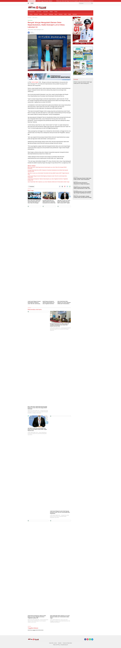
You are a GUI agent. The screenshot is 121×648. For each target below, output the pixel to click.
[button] (92, 3)
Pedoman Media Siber (67, 643)
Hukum (40, 14)
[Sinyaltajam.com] (37, 7)
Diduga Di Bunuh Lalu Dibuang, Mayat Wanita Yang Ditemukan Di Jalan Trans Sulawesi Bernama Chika (82, 188)
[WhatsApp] (90, 639)
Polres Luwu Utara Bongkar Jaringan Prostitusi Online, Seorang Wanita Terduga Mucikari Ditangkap (82, 197)
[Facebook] (85, 639)
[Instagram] (88, 639)
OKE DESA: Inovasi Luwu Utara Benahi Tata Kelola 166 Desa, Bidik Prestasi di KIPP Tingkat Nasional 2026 (48, 174)
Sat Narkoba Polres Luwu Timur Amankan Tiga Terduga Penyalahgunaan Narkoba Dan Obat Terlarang (82, 192)
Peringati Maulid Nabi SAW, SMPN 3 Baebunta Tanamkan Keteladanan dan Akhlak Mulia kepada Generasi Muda (48, 171)
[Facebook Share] (60, 186)
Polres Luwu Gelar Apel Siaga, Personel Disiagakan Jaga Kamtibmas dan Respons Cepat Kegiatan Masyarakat (55, 1)
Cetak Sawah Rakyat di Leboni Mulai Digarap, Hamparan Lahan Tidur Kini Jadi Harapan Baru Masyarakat (47, 176)
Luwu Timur (39, 11)
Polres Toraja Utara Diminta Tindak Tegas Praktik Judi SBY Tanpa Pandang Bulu (82, 179)
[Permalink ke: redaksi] (29, 32)
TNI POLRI (75, 14)
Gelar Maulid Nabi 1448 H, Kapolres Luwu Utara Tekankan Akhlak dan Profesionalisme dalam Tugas (48, 181)
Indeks (32, 3)
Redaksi (59, 643)
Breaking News (31, 11)
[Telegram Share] (67, 186)
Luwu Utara (45, 11)
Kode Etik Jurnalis (53, 643)
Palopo (51, 11)
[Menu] (28, 3)
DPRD (65, 14)
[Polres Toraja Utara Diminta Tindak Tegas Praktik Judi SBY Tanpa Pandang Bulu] (83, 128)
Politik (69, 14)
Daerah (45, 14)
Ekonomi (60, 14)
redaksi (31, 32)
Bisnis (56, 14)
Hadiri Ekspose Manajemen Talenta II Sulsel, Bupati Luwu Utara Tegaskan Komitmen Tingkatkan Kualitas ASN (48, 179)
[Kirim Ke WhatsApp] (70, 186)
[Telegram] (92, 639)
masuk (34, 630)
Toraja (55, 11)
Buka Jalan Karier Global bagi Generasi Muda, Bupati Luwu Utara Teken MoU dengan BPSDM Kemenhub (47, 168)
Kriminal (36, 14)
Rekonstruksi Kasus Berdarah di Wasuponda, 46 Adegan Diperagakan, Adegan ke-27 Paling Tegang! (82, 183)
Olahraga (51, 14)
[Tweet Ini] (62, 186)
